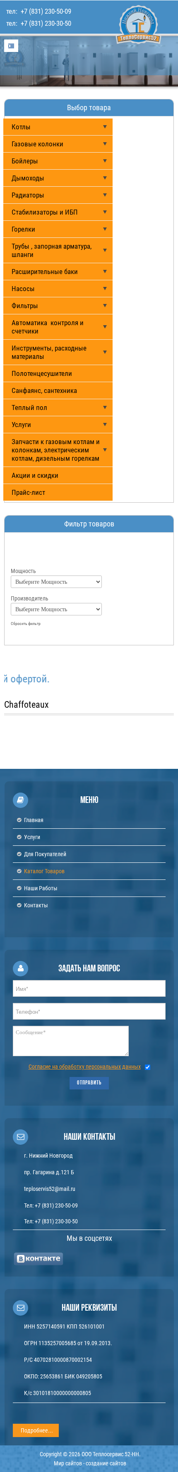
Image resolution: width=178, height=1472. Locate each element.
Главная (33, 820)
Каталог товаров (44, 871)
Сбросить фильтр (26, 623)
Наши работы (41, 888)
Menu (11, 46)
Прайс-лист (28, 492)
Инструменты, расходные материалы (49, 352)
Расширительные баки (45, 271)
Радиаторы (28, 195)
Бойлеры (25, 161)
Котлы (21, 127)
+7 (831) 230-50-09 (45, 11)
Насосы (23, 288)
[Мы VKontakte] (39, 1258)
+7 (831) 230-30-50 (45, 23)
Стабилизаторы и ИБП (45, 212)
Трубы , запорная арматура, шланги (51, 250)
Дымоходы (28, 178)
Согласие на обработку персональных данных (85, 1066)
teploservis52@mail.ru (49, 1189)
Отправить (89, 1083)
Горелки (23, 229)
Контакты (36, 905)
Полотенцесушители (42, 373)
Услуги (21, 424)
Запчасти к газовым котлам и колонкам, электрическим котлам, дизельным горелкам (56, 449)
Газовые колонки (37, 144)
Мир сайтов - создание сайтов (90, 1463)
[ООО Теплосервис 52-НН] (122, 54)
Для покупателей (45, 854)
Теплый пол (29, 407)
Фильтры (25, 305)
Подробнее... (37, 1430)
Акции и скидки (35, 475)
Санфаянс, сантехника (44, 390)
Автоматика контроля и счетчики (48, 327)
